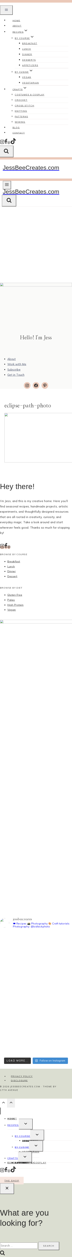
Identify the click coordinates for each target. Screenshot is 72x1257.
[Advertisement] (36, 245)
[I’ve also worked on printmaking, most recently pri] (36, 974)
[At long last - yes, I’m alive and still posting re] (36, 954)
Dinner (27, 54)
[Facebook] (5, 143)
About (11, 359)
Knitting (21, 111)
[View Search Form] (9, 200)
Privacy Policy (22, 1076)
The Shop (11, 1180)
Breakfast (29, 43)
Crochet (21, 100)
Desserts (29, 60)
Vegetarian (30, 83)
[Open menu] (7, 185)
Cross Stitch (24, 105)
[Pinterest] (8, 143)
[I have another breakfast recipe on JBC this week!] (36, 939)
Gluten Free (14, 595)
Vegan (26, 77)
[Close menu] (0, 1111)
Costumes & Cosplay (29, 94)
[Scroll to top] (3, 1103)
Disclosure (19, 1080)
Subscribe (13, 369)
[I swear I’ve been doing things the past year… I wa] (36, 1002)
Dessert (12, 576)
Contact (19, 132)
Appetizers (30, 65)
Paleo (11, 600)
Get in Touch (15, 375)
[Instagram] (2, 143)
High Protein (15, 605)
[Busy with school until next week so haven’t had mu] (36, 1037)
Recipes (13, 1125)
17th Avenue (9, 1090)
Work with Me (16, 364)
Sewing (20, 1162)
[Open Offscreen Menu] (6, 10)
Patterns (21, 116)
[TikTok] (13, 143)
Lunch (26, 49)
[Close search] (7, 1188)
